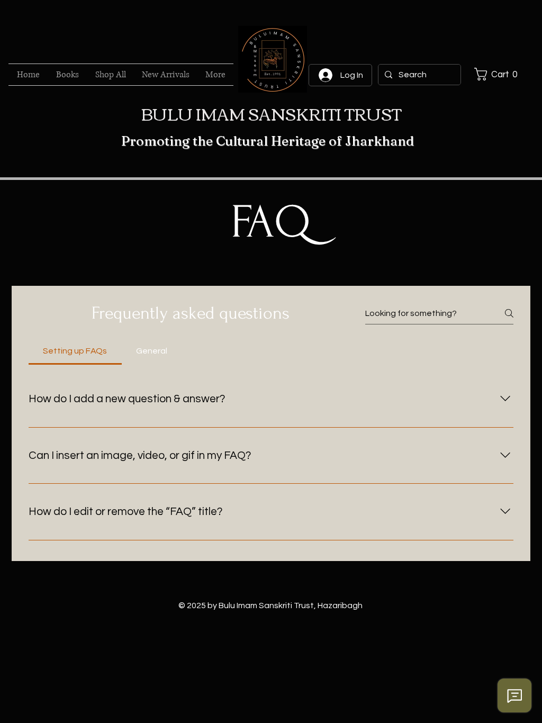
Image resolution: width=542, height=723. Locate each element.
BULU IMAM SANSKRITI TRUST (271, 113)
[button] (498, 74)
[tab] (75, 351)
